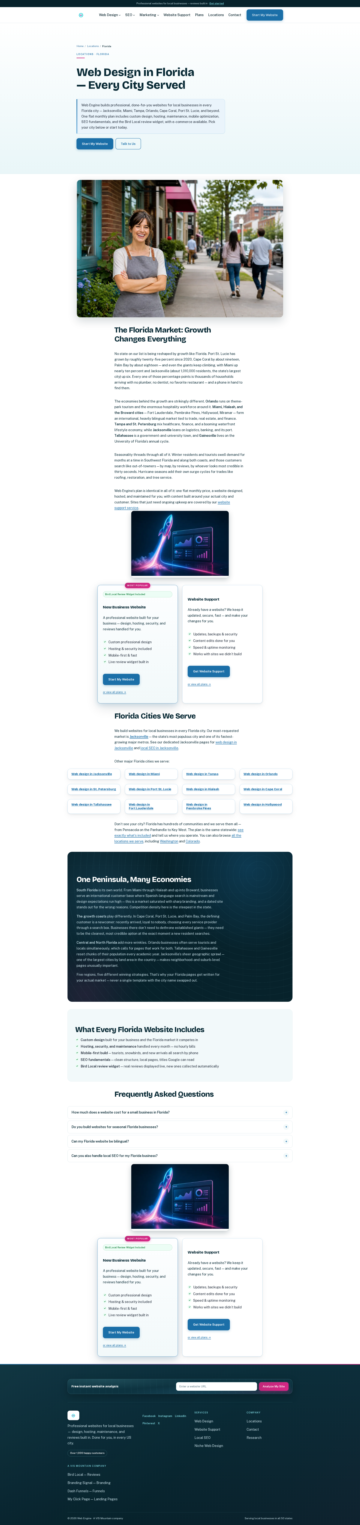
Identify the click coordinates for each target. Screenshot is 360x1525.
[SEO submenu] (134, 15)
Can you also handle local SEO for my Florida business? (114, 1156)
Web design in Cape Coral (263, 789)
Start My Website (265, 15)
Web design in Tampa (202, 774)
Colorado (193, 841)
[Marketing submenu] (158, 15)
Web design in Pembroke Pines (198, 806)
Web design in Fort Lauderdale (141, 806)
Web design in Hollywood (263, 804)
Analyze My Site (274, 1386)
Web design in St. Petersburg (93, 789)
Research (254, 1438)
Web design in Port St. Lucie (150, 789)
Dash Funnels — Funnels (86, 1491)
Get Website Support (208, 671)
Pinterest (148, 1423)
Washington (169, 841)
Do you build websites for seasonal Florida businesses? (114, 1127)
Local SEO (202, 1438)
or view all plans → (114, 692)
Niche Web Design (208, 1446)
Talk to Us (128, 144)
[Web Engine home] (81, 15)
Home (80, 46)
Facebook (149, 1416)
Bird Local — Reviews (84, 1475)
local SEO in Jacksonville (159, 748)
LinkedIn (180, 1416)
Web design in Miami (144, 774)
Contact (253, 1429)
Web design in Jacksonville (91, 774)
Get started (216, 3)
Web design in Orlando (261, 774)
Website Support (207, 1429)
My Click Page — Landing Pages (93, 1499)
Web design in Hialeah (202, 789)
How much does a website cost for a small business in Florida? (120, 1112)
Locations (93, 46)
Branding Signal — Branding (89, 1483)
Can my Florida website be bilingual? (100, 1141)
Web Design (203, 1421)
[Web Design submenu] (120, 15)
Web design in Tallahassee (91, 804)
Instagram (165, 1416)
